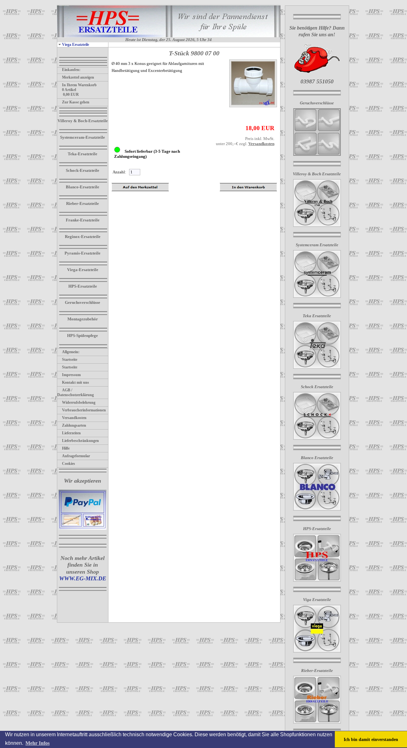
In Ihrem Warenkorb (79, 85)
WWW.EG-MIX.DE (82, 578)
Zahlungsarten (74, 425)
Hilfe (66, 448)
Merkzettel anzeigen (78, 77)
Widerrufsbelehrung (78, 402)
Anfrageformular (76, 456)
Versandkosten (74, 418)
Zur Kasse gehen (75, 102)
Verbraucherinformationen (84, 410)
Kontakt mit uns (75, 382)
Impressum (71, 375)
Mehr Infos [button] (37, 743)
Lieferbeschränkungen (80, 440)
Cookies (68, 463)
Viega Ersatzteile (75, 44)
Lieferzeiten (71, 433)
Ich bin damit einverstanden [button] (371, 739)
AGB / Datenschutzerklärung (75, 392)
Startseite (69, 359)
